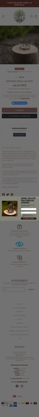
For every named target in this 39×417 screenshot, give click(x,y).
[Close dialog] (38, 197)
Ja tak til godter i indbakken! (28, 218)
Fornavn (22, 207)
